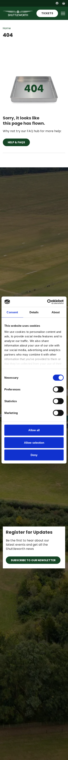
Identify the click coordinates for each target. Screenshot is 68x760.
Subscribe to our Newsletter (33, 560)
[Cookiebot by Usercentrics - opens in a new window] (48, 301)
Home (7, 28)
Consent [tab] (12, 312)
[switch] (58, 389)
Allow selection (34, 442)
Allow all (34, 430)
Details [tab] (34, 312)
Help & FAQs (16, 142)
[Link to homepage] (18, 13)
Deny (34, 455)
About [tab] (56, 312)
